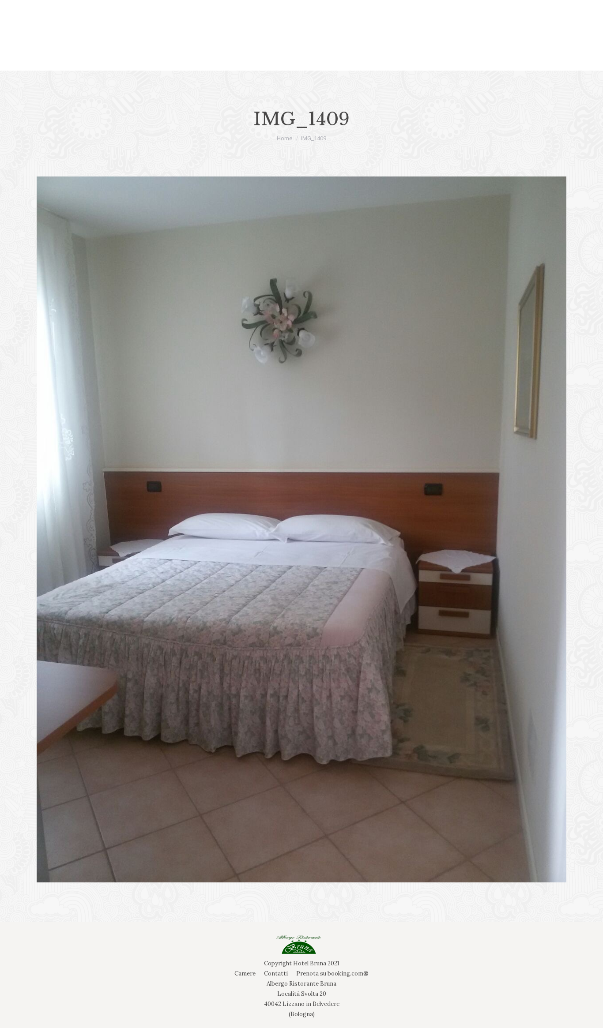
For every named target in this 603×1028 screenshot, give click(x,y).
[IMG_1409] (301, 529)
